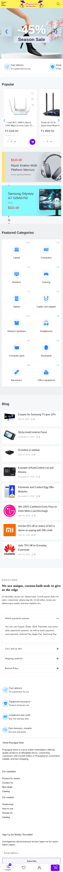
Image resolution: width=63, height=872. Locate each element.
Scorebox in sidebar (29, 450)
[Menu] (3, 4)
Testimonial (7, 804)
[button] (7, 31)
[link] (31, 35)
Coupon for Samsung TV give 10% (37, 414)
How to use (7, 808)
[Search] (58, 4)
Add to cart (32, 142)
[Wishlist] (24, 868)
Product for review (11, 778)
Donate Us (7, 813)
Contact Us (7, 782)
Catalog (6, 791)
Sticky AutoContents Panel (32, 432)
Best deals (7, 787)
